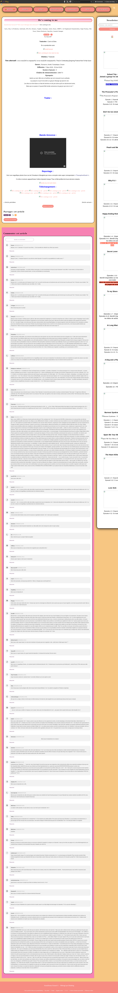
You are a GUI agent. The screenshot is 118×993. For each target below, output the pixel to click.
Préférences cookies (89, 990)
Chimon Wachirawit (41, 31)
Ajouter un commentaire (19, 239)
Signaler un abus (59, 990)
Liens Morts (103, 9)
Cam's (5, 29)
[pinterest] (70, 2)
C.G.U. (66, 990)
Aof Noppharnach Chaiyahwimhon (70, 29)
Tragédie (39, 29)
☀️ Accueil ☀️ (10, 9)
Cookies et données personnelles (76, 990)
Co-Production (15, 29)
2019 (27, 29)
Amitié (50, 29)
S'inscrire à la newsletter (10, 219)
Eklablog (71, 985)
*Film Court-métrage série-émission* (28, 25)
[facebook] (64, 2)
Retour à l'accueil (48, 206)
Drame (54, 29)
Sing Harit (49, 31)
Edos (9, 29)
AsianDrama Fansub (10, 25)
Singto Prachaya (84, 29)
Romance (34, 29)
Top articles (47, 990)
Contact (52, 990)
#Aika (32, 990)
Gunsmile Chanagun (58, 31)
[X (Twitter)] (67, 2)
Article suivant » (87, 202)
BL (30, 29)
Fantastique (45, 29)
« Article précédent (10, 202)
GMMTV (59, 29)
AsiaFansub (22, 29)
